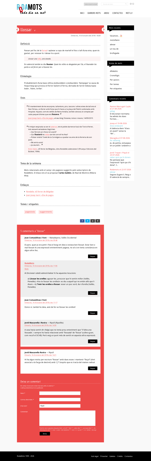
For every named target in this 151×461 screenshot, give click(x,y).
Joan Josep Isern (34, 118)
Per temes (114, 84)
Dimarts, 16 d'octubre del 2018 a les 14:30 (40, 325)
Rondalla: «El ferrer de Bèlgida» (40, 191)
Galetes (112, 456)
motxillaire (114, 40)
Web (27, 269)
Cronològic (114, 75)
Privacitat (104, 456)
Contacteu (129, 456)
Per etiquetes (116, 88)
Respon (92, 256)
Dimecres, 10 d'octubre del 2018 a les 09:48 (41, 240)
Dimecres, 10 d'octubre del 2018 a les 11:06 (41, 266)
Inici (82, 13)
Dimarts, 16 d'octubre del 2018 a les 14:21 (40, 355)
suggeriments (46, 211)
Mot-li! (129, 13)
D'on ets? (23, 406)
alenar (112, 44)
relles (47, 134)
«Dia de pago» (48, 118)
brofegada (114, 53)
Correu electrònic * (27, 400)
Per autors (114, 80)
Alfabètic (114, 71)
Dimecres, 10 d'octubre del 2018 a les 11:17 (41, 302)
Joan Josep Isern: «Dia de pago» (40, 195)
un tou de (114, 49)
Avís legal (94, 456)
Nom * (22, 393)
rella (39, 59)
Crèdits (120, 456)
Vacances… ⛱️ (116, 35)
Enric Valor (32, 149)
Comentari (24, 412)
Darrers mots (94, 13)
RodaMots (29, 263)
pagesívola (30, 211)
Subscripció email (91, 4)
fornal (44, 50)
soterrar (54, 126)
